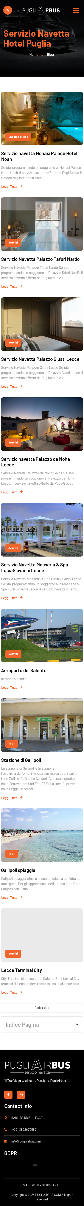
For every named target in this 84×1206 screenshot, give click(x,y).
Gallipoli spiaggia (18, 870)
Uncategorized (18, 137)
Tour (11, 744)
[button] (76, 1024)
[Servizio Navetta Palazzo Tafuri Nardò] (42, 224)
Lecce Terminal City (21, 970)
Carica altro (42, 1008)
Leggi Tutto (9, 187)
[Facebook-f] (8, 1095)
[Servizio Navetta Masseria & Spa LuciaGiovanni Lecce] (42, 530)
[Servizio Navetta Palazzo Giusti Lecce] (42, 324)
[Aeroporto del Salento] (42, 635)
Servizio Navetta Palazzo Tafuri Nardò (40, 259)
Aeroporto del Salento (24, 670)
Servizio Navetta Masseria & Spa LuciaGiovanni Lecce (34, 567)
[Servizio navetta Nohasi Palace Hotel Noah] (42, 118)
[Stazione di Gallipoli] (42, 725)
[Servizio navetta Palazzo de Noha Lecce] (42, 424)
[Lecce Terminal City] (42, 935)
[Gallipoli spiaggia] (42, 835)
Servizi (13, 243)
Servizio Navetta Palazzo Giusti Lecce (40, 359)
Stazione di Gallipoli (21, 760)
